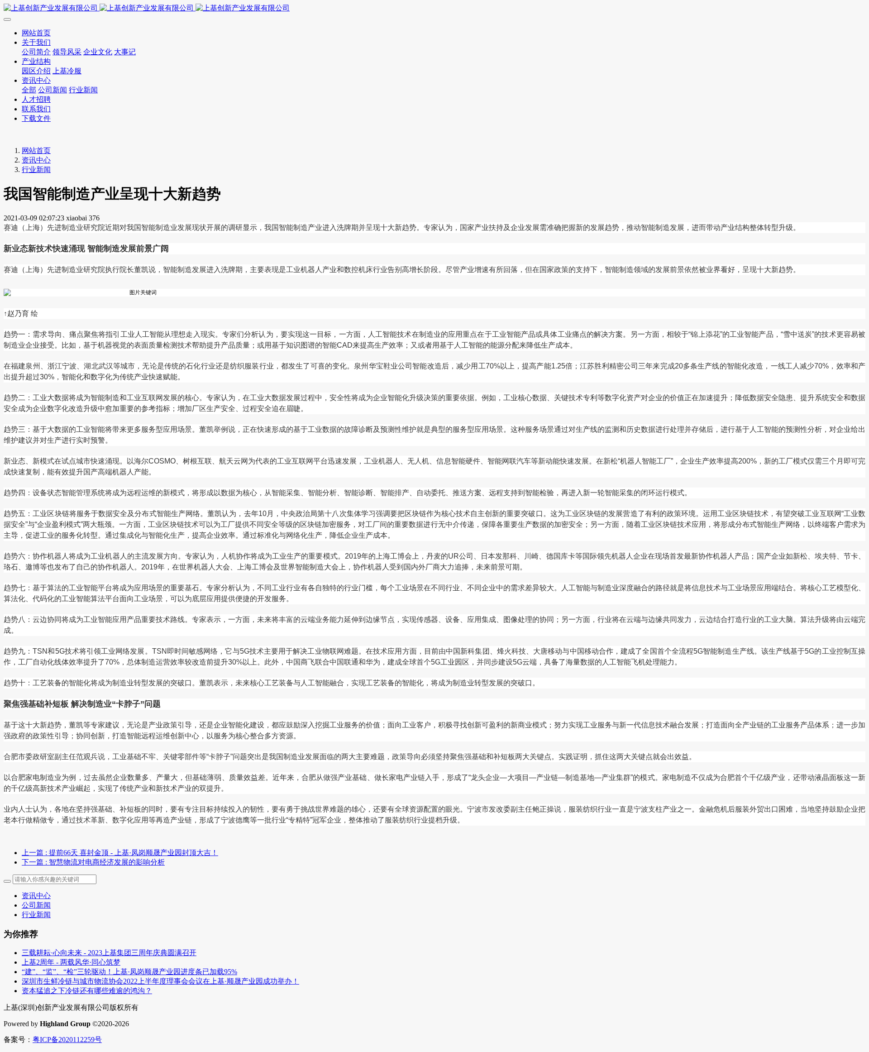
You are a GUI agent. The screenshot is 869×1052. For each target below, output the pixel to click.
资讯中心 (36, 160)
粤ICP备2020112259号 (67, 1039)
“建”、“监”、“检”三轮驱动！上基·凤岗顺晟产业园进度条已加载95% (129, 971)
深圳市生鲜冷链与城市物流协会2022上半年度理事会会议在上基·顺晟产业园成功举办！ (160, 981)
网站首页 (36, 150)
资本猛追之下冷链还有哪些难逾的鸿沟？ (87, 991)
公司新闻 (36, 905)
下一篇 (93, 862)
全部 (29, 90)
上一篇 (120, 852)
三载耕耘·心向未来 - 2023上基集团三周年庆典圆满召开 (109, 952)
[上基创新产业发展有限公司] (434, 8)
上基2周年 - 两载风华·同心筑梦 (71, 962)
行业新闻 (36, 169)
